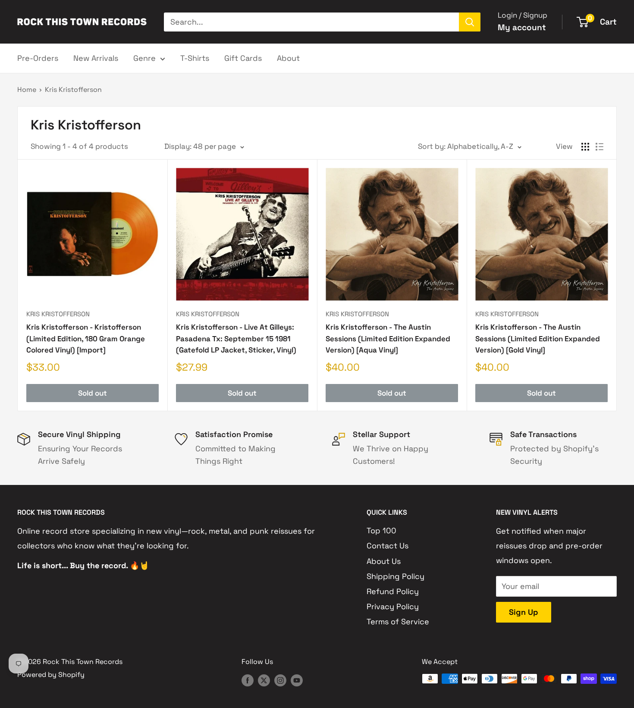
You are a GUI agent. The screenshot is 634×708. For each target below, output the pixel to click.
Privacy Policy (393, 606)
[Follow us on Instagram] (280, 679)
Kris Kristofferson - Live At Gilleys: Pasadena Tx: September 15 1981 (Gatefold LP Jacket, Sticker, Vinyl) (236, 338)
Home (26, 89)
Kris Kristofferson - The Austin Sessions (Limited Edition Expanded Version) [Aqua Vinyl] (388, 338)
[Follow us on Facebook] (248, 679)
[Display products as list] (599, 147)
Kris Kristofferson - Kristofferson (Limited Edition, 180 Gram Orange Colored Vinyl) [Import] (85, 338)
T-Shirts (194, 58)
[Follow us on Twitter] (264, 679)
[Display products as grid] (585, 147)
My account (522, 27)
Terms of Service (398, 621)
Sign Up (523, 612)
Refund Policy (393, 591)
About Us (384, 561)
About (288, 58)
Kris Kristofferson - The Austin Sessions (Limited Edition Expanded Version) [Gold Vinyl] (537, 338)
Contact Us (387, 546)
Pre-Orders (37, 58)
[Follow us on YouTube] (297, 679)
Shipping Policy (395, 576)
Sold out (92, 393)
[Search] (469, 22)
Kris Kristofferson (73, 89)
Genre (144, 58)
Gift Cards (243, 58)
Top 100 (381, 530)
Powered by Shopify (51, 674)
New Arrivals (95, 58)
